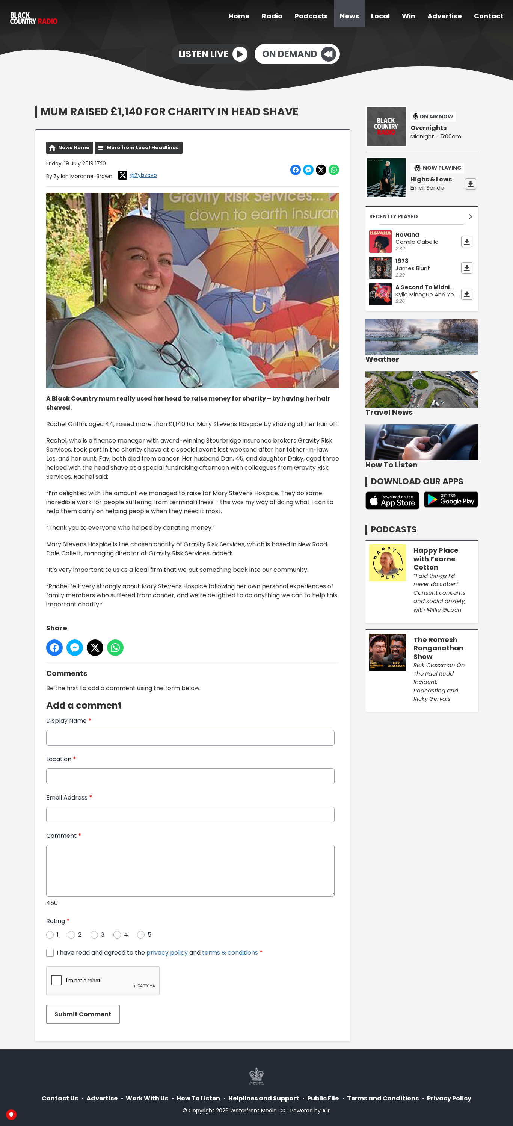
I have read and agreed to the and (160, 952)
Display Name (69, 720)
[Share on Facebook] (295, 170)
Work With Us (147, 1098)
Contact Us (60, 1098)
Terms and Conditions (383, 1098)
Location (61, 759)
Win (408, 16)
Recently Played (393, 216)
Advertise (444, 16)
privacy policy (167, 952)
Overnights (428, 128)
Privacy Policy (449, 1098)
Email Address (69, 797)
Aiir (326, 1110)
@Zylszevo (143, 175)
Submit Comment (83, 1014)
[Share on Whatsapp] (334, 170)
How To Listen (198, 1098)
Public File (323, 1098)
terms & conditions (230, 952)
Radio (272, 16)
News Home (73, 147)
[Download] (470, 184)
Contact (488, 16)
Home (239, 16)
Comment (63, 835)
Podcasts (311, 16)
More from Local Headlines (143, 147)
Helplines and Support (263, 1098)
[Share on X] (321, 170)
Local (380, 16)
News (349, 16)
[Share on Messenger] (308, 170)
